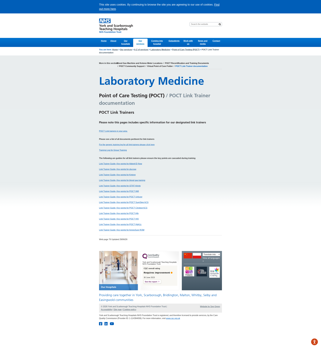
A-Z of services (141, 50)
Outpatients (174, 41)
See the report (151, 282)
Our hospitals (125, 42)
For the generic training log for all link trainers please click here (127, 145)
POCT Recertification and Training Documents (187, 63)
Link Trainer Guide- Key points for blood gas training (122, 180)
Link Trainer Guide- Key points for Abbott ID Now (120, 164)
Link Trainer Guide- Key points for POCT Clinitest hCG (123, 208)
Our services (140, 42)
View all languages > (211, 259)
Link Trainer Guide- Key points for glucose (117, 169)
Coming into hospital (157, 42)
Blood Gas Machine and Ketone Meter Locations (140, 63)
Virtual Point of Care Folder (160, 66)
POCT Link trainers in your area (113, 131)
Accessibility (106, 309)
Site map (118, 309)
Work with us (188, 42)
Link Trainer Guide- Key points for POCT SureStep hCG (123, 202)
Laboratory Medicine (160, 50)
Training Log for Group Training (113, 150)
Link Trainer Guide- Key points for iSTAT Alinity (120, 186)
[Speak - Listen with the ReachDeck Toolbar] (314, 341)
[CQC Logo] (150, 258)
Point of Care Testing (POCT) (185, 50)
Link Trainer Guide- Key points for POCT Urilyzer (120, 197)
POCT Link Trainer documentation (191, 66)
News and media (202, 42)
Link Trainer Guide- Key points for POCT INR (119, 191)
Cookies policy (129, 309)
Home (104, 41)
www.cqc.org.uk (173, 318)
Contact (216, 41)
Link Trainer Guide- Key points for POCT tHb (119, 213)
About (113, 41)
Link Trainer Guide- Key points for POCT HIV (119, 219)
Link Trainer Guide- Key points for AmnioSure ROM (121, 230)
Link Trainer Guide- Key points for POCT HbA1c (120, 224)
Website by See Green (210, 306)
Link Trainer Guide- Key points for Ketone (117, 175)
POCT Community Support (132, 66)
